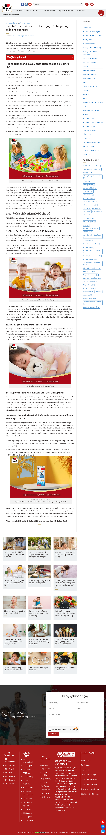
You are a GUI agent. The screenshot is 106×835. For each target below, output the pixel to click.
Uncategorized (88, 146)
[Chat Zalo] (103, 831)
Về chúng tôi (85, 760)
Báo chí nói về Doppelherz (92, 36)
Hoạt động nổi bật (89, 78)
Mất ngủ (86, 98)
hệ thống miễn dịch (90, 201)
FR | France (27, 773)
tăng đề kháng (88, 285)
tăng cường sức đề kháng (92, 278)
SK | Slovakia (45, 797)
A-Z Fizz (86, 166)
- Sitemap (62, 832)
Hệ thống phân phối (66, 11)
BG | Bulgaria (10, 780)
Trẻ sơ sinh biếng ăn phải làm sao (92, 264)
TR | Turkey (9, 783)
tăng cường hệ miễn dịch (91, 268)
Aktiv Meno (87, 28)
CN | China (27, 769)
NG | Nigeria (27, 802)
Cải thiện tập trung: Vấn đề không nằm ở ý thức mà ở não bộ (65, 554)
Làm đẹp (86, 90)
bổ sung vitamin (89, 185)
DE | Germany (10, 765)
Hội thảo (86, 208)
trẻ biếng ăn (88, 247)
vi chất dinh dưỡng (89, 288)
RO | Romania (10, 776)
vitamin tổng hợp (89, 298)
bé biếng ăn (87, 172)
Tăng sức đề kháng (89, 130)
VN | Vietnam (28, 795)
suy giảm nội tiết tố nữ (91, 228)
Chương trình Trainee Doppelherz (91, 53)
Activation (96, 166)
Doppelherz (88, 191)
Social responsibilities (91, 110)
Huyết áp (86, 82)
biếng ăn (97, 169)
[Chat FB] (103, 826)
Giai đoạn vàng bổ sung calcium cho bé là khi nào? (13, 669)
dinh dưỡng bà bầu (89, 188)
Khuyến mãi (85, 770)
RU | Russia (9, 773)
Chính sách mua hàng (89, 784)
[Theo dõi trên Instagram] (26, 4)
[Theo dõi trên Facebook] (22, 4)
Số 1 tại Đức (88, 232)
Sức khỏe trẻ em (24, 23)
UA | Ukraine (27, 798)
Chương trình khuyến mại (92, 48)
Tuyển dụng (81, 11)
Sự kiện (85, 114)
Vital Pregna (88, 291)
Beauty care (87, 40)
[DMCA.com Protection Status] (40, 832)
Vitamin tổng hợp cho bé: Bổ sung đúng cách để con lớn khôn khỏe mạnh (65, 641)
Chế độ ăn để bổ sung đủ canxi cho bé (38, 669)
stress (86, 225)
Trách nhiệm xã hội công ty (93, 142)
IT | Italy (26, 780)
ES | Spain (44, 782)
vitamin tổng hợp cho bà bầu (92, 303)
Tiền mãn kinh (88, 240)
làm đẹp (86, 211)
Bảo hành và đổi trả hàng (90, 794)
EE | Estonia (27, 813)
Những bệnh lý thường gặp (93, 102)
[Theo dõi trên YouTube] (30, 4)
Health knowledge (89, 74)
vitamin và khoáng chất (91, 307)
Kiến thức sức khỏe (33, 11)
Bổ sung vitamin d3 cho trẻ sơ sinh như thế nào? (14, 612)
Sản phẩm (19, 11)
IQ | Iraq (26, 806)
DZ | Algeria (27, 817)
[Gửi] (81, 4)
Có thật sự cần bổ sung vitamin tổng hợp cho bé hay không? (38, 613)
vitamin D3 (87, 295)
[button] (87, 4)
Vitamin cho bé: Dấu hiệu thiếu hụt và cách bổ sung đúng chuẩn (39, 641)
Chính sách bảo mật (88, 775)
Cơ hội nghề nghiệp (90, 58)
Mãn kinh (86, 94)
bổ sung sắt (87, 181)
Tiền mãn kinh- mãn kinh (91, 244)
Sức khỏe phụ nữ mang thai (93, 122)
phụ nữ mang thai (89, 222)
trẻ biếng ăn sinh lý (90, 259)
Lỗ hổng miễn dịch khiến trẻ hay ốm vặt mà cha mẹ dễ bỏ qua (14, 554)
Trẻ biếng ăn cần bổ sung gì (92, 256)
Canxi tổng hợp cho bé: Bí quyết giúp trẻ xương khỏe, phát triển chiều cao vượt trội (65, 584)
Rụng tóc (86, 106)
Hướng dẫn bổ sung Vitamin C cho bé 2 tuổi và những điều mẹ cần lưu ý (65, 613)
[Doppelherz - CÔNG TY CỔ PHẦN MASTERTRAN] (9, 8)
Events (85, 66)
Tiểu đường (87, 134)
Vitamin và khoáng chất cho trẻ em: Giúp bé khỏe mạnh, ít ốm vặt (13, 641)
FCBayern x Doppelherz (11, 15)
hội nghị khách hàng (90, 205)
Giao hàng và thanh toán (90, 789)
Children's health (89, 44)
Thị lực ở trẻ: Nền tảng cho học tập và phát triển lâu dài (14, 583)
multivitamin (97, 211)
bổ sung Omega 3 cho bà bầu (92, 177)
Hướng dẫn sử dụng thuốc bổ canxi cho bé (65, 669)
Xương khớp (87, 154)
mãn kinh (86, 215)
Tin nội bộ (86, 138)
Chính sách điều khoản (89, 779)
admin (32, 36)
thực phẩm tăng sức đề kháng (92, 236)
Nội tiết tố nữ (88, 218)
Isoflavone (96, 208)
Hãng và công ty (89, 70)
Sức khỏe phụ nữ (89, 118)
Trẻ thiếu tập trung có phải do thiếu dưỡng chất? (39, 582)
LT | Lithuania (28, 820)
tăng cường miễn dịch (90, 271)
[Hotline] (103, 822)
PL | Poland (9, 769)
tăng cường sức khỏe (90, 275)
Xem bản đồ (62, 794)
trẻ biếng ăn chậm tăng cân (91, 251)
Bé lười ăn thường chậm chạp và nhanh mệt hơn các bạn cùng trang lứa (38, 554)
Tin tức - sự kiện (49, 11)
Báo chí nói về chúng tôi (91, 32)
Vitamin (98, 291)
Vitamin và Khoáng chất (91, 150)
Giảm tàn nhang (89, 198)
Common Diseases (89, 62)
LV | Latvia (27, 809)
